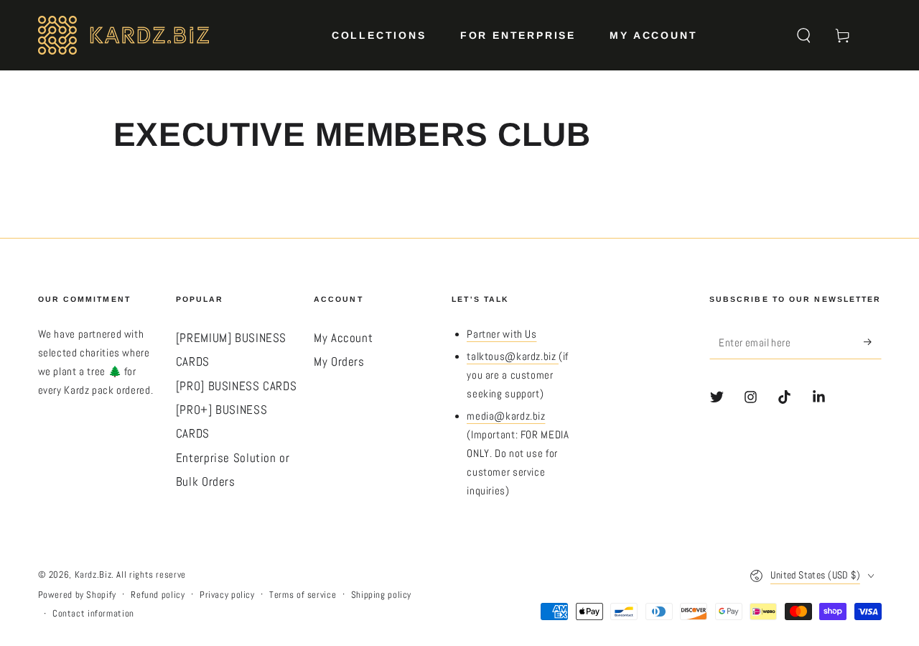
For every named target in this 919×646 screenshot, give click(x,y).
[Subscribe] (872, 342)
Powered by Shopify (77, 595)
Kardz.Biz (93, 575)
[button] (804, 35)
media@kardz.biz (506, 416)
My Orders (339, 361)
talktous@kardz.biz (513, 356)
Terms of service (302, 595)
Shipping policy (381, 595)
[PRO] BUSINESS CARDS (236, 386)
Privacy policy (227, 595)
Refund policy (158, 595)
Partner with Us (501, 334)
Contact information (93, 613)
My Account (343, 338)
